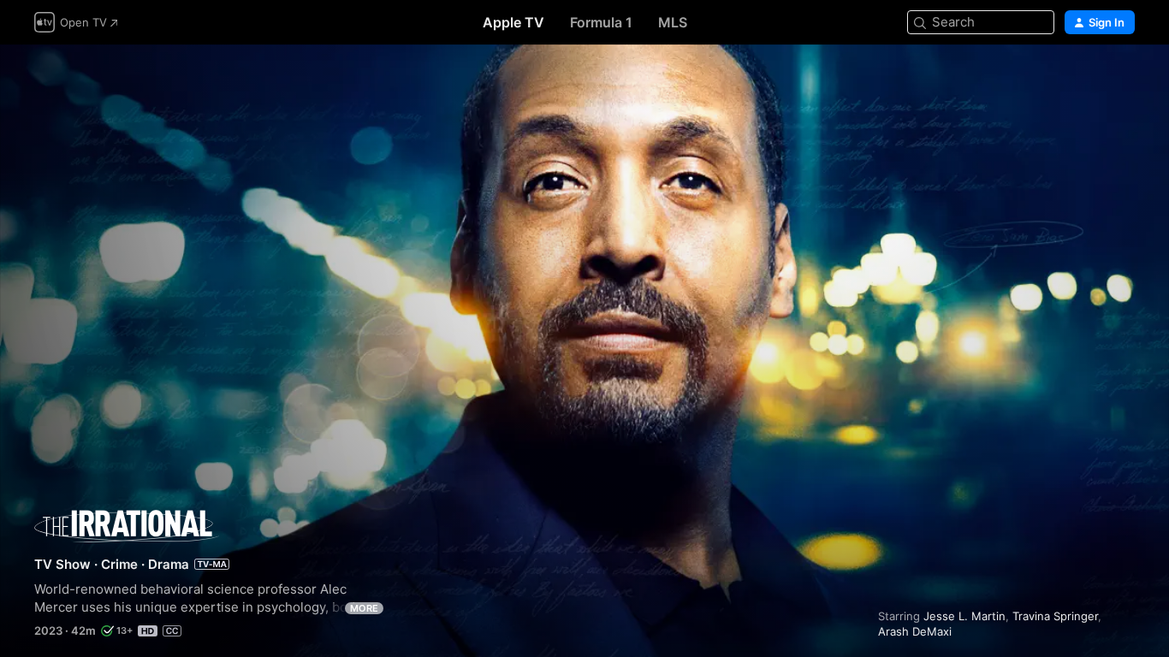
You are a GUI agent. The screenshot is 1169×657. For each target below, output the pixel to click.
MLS (672, 22)
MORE (364, 608)
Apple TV (513, 22)
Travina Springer (1055, 616)
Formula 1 (601, 22)
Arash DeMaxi (915, 631)
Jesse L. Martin (964, 616)
